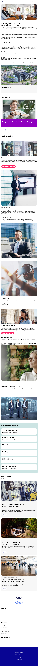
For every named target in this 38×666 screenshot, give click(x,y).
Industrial (3, 613)
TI (1, 611)
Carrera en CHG (4, 627)
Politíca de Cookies (19, 652)
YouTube (3, 642)
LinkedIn (2, 640)
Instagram (3, 644)
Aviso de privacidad (19, 650)
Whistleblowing (19, 659)
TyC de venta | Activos (19, 654)
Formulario (3, 625)
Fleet (2, 617)
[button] (2, 129)
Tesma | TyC (19, 657)
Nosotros (3, 619)
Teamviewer (3, 633)
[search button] (32, 1)
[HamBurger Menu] (35, 1)
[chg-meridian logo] (15, 1)
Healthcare (3, 615)
